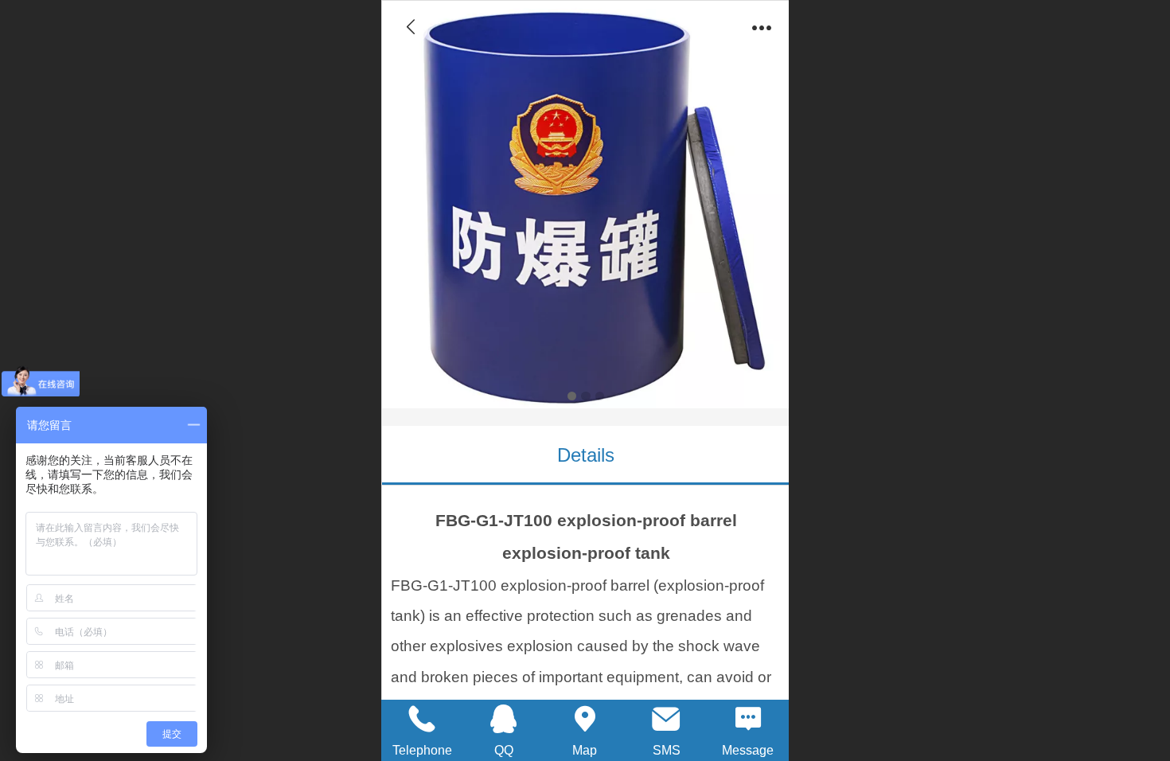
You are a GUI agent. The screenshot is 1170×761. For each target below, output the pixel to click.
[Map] (585, 719)
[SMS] (666, 719)
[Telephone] (421, 719)
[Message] (748, 719)
